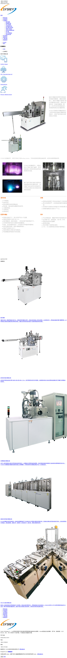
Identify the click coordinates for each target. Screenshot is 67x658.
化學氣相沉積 (9, 26)
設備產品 (5, 20)
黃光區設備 (8, 34)
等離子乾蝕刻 (9, 28)
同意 (2, 656)
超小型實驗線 (9, 33)
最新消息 (5, 37)
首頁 (4, 49)
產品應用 (5, 35)
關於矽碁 (5, 17)
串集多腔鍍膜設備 (10, 30)
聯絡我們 (5, 39)
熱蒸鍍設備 (8, 23)
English (4, 42)
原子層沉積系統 (9, 27)
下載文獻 (5, 38)
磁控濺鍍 (8, 21)
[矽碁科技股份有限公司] (9, 14)
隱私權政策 (22, 649)
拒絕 (5, 656)
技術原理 (5, 19)
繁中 (4, 43)
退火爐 (7, 31)
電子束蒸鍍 (8, 24)
